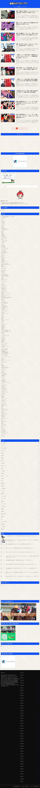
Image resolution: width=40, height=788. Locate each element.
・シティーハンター (4, 311)
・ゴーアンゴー (3, 289)
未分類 (2, 468)
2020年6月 (22, 766)
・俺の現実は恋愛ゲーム (4, 252)
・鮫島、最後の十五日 (4, 302)
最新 (1, 682)
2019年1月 (22, 776)
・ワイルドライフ (3, 433)
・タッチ (2, 347)
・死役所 (2, 316)
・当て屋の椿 (3, 228)
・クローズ (2, 282)
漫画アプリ (2, 460)
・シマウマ (2, 315)
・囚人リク (2, 321)
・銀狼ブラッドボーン (4, 279)
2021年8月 (22, 751)
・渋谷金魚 (2, 312)
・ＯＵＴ (2, 218)
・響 (1, 395)
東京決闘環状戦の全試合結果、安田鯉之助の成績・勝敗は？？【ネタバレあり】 (20, 560)
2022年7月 (22, 723)
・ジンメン (2, 333)
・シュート (2, 322)
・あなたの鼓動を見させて (5, 229)
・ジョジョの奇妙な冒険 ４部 (5, 331)
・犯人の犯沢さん (3, 388)
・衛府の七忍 (3, 246)
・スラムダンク (3, 336)
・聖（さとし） (3, 300)
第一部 (2, 683)
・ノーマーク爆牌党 (4, 373)
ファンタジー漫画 (3, 521)
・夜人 (2, 419)
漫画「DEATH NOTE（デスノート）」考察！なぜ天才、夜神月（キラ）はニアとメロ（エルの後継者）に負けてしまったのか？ (22, 540)
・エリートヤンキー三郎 (4, 248)
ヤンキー (2, 678)
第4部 (17, 682)
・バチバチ (2, 383)
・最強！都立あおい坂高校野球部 (6, 297)
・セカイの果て (3, 338)
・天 (1, 363)
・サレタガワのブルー (4, 303)
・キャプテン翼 (3, 268)
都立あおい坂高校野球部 (7, 683)
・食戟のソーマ (3, 328)
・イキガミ (2, 233)
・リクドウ (2, 428)
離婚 (10, 684)
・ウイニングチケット (4, 238)
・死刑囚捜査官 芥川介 (4, 306)
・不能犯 (2, 397)
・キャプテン (3, 267)
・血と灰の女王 (3, 350)
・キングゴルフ (3, 273)
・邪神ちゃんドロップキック (5, 319)
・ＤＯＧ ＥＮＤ (3, 366)
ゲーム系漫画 (3, 488)
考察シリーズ (3, 465)
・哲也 (2, 361)
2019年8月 (22, 771)
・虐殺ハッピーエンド (4, 266)
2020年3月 (22, 768)
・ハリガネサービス (4, 387)
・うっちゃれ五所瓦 (4, 240)
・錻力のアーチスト (4, 400)
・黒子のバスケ (3, 284)
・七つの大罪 (3, 371)
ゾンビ (6, 677)
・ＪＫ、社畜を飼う (4, 305)
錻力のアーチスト (3, 684)
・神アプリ (2, 256)
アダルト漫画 (3, 498)
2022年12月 (22, 710)
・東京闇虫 (2, 365)
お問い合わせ (19, 6)
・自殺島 (2, 314)
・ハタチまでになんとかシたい (5, 382)
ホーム (15, 6)
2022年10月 (22, 715)
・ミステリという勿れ (4, 410)
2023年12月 (22, 680)
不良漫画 (2, 511)
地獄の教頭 (15, 678)
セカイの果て (3, 677)
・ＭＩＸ (2, 411)
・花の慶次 (2, 386)
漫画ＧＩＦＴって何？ (4, 475)
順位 (17, 684)
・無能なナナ (3, 415)
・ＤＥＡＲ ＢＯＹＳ (4, 354)
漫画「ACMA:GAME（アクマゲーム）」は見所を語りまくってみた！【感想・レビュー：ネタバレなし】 (22, 577)
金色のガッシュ (13, 683)
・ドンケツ (2, 370)
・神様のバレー (3, 257)
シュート (14, 676)
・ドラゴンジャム (3, 368)
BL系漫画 (2, 473)
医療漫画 (2, 458)
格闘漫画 (2, 501)
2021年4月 (22, 761)
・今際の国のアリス (4, 236)
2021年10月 (22, 746)
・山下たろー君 (3, 420)
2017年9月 (22, 781)
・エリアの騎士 (3, 247)
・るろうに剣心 (3, 431)
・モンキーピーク (3, 417)
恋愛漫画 (2, 508)
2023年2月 (22, 705)
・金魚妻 (2, 271)
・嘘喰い (2, 239)
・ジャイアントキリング (4, 313)
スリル (17, 676)
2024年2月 (22, 675)
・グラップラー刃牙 (4, 281)
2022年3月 (22, 733)
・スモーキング (3, 334)
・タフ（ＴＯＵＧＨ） (4, 348)
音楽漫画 (2, 455)
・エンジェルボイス (4, 249)
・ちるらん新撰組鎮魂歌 (4, 352)
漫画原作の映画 (3, 513)
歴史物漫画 (2, 483)
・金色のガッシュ (3, 296)
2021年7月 (22, 753)
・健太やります (3, 287)
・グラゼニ (2, 280)
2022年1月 (22, 738)
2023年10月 (22, 685)
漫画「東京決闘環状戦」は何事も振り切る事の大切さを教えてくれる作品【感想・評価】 (21, 564)
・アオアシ (2, 219)
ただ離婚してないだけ (4, 676)
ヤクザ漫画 (2, 463)
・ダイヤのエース (3, 345)
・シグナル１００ (3, 307)
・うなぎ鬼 (2, 241)
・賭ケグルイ (3, 255)
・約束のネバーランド (4, 418)
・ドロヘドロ (3, 369)
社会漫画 (2, 478)
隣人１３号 (8, 684)
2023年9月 (22, 687)
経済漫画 (2, 453)
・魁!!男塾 (2, 299)
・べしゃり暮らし (3, 402)
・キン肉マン (3, 278)
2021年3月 (22, 763)
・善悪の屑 (2, 340)
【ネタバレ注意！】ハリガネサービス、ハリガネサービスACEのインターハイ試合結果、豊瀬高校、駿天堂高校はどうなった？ (22, 557)
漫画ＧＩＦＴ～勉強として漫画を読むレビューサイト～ (26, 786)
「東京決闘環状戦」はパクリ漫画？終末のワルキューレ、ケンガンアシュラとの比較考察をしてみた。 (21, 569)
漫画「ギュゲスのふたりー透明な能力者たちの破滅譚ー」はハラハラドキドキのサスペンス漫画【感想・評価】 (22, 573)
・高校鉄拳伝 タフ (4, 288)
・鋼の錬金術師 (3, 380)
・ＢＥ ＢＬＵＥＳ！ (4, 389)
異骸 (15, 682)
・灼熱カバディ (3, 317)
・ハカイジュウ (3, 379)
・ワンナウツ (3, 435)
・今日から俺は (3, 270)
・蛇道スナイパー (3, 320)
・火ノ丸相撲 (3, 394)
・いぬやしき (3, 235)
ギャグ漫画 (2, 470)
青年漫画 (2, 529)
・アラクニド (3, 230)
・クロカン (2, 283)
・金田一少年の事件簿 (4, 274)
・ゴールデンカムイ (4, 290)
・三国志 (2, 304)
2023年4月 (22, 700)
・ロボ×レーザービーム (4, 432)
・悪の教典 (2, 222)
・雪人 (2, 422)
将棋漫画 (2, 516)
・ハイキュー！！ (3, 377)
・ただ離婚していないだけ (5, 346)
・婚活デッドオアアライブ (5, 295)
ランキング (2, 445)
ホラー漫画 (2, 526)
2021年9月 (22, 748)
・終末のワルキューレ (4, 323)
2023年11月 (22, 682)
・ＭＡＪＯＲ (3, 413)
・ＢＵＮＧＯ (3, 401)
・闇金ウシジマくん (4, 421)
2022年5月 (22, 728)
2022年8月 (22, 720)
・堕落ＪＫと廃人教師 (4, 349)
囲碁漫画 (2, 493)
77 (25, 128)
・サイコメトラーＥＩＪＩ (5, 298)
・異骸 (2, 232)
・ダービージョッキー (4, 344)
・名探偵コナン (3, 412)
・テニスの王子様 (3, 362)
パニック (13, 677)
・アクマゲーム (3, 223)
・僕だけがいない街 (4, 404)
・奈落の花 (2, 372)
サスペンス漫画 (3, 496)
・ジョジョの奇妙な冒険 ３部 (5, 330)
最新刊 (4, 682)
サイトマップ (24, 6)
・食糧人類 (2, 329)
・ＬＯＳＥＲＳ (3, 430)
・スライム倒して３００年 (5, 335)
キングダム (2, 491)
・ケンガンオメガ (3, 286)
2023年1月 (22, 708)
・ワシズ (2, 434)
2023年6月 (22, 695)
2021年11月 (22, 743)
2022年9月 (22, 718)
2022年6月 (22, 725)
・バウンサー (3, 378)
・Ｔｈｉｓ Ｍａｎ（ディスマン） (6, 356)
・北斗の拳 (2, 405)
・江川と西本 (3, 245)
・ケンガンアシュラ (4, 285)
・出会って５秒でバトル (4, 353)
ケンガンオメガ (10, 676)
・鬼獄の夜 (2, 262)
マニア (16, 677)
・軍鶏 (2, 318)
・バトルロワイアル (4, 385)
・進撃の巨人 (3, 332)
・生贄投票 (2, 234)
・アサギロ (2, 224)
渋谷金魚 (9, 682)
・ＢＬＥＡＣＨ (3, 399)
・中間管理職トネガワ (4, 351)
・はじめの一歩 (3, 381)
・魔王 (2, 406)
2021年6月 (22, 756)
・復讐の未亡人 (3, 396)
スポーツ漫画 (3, 506)
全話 (12, 678)
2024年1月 (22, 677)
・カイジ (2, 253)
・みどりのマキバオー (4, 414)
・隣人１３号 (3, 429)
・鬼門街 (2, 265)
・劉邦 (2, 427)
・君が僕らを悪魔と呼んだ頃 (5, 264)
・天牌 (2, 364)
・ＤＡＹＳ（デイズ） (4, 355)
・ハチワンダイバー (4, 384)
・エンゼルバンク (3, 250)
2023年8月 (22, 690)
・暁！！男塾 (3, 221)
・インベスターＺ (3, 237)
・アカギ (2, 220)
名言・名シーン (3, 450)
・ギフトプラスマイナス (4, 263)
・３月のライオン (3, 301)
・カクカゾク (3, 254)
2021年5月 (22, 758)
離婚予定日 (13, 684)
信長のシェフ (9, 678)
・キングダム (3, 272)
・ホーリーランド (3, 403)
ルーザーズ (5, 678)
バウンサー (9, 677)
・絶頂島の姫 (3, 339)
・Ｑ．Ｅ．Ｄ (3, 269)
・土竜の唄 (2, 416)
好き (18, 678)
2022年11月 (22, 713)
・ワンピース (3, 436)
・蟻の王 (2, 231)
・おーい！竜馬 (3, 251)
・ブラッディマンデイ (4, 398)
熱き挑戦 (12, 682)
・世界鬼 (2, 337)
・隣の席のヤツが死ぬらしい (5, 367)
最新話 (6, 682)
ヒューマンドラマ (3, 503)
